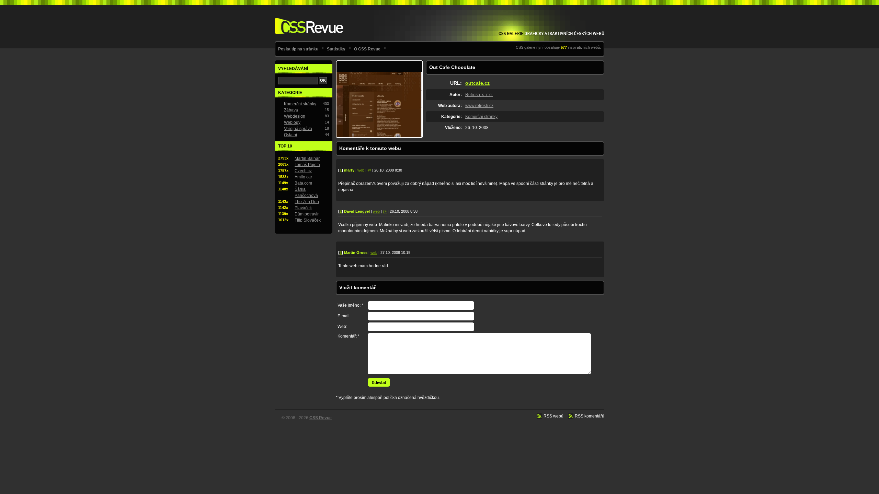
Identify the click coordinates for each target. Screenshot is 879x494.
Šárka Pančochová (306, 192)
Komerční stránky (481, 116)
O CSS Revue (367, 49)
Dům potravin (307, 214)
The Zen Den (307, 201)
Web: (342, 326)
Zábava (291, 110)
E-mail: (344, 316)
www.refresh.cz (479, 105)
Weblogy (292, 122)
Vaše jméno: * (350, 305)
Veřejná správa (298, 128)
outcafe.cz (477, 83)
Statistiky (336, 49)
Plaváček (303, 207)
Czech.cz (303, 170)
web (360, 170)
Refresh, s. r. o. (479, 94)
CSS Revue (308, 21)
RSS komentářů (589, 416)
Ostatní (290, 134)
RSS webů (553, 416)
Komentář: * (348, 336)
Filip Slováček (308, 220)
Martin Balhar (307, 158)
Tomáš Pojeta (307, 164)
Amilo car (303, 177)
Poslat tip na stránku (298, 49)
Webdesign (294, 116)
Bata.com (303, 183)
